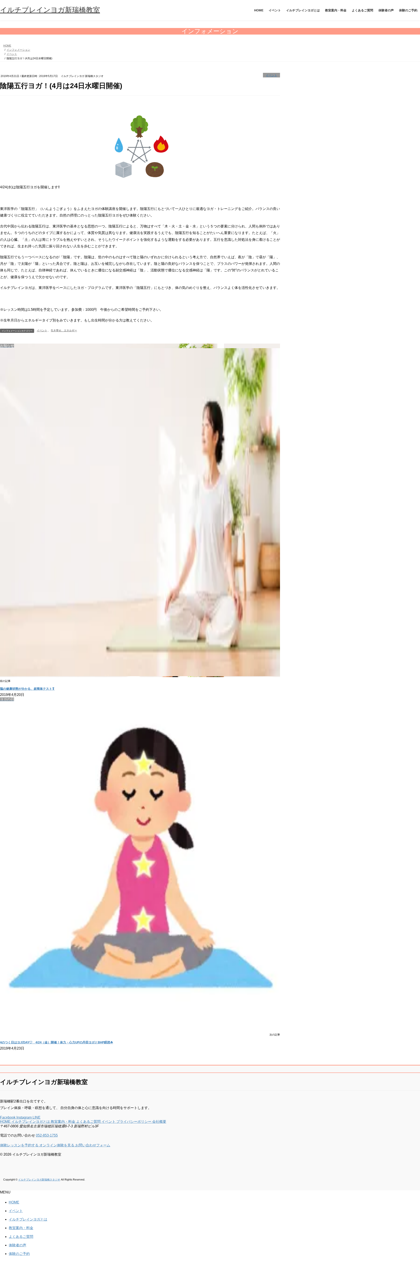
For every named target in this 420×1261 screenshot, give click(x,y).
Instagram (24, 1117)
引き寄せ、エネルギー (64, 330)
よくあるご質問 (89, 1121)
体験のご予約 (19, 1254)
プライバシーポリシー (134, 1121)
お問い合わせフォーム (92, 1145)
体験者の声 (17, 1245)
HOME (5, 1121)
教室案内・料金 (63, 1121)
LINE (36, 1117)
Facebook (8, 1117)
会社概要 (159, 1121)
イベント (271, 75)
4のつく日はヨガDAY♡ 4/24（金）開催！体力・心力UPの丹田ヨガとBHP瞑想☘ (56, 1042)
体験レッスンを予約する (19, 1145)
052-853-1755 (47, 1135)
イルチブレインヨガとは (31, 1121)
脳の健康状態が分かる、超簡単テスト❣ (27, 688)
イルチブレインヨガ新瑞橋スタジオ (39, 1179)
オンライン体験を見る (57, 1145)
